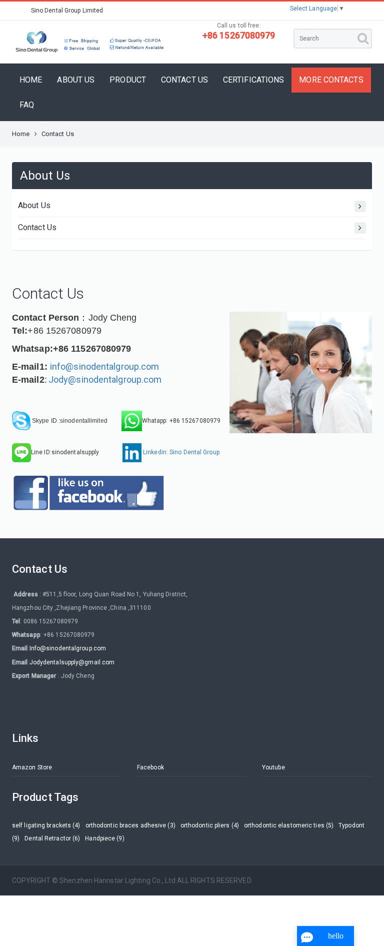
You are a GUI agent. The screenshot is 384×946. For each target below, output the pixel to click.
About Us (34, 205)
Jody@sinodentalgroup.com (105, 379)
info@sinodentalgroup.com (104, 366)
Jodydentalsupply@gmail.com (72, 662)
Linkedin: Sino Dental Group (181, 452)
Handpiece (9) (104, 838)
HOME (31, 80)
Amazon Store (32, 767)
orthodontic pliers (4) (209, 825)
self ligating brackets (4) (46, 825)
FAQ (27, 105)
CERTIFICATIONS (253, 80)
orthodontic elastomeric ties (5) (289, 825)
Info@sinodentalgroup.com (68, 648)
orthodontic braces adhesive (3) (131, 825)
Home (21, 134)
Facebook (150, 767)
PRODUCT (128, 80)
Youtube (273, 767)
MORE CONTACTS (331, 80)
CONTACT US (184, 80)
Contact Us (37, 227)
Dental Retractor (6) (52, 838)
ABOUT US (75, 80)
